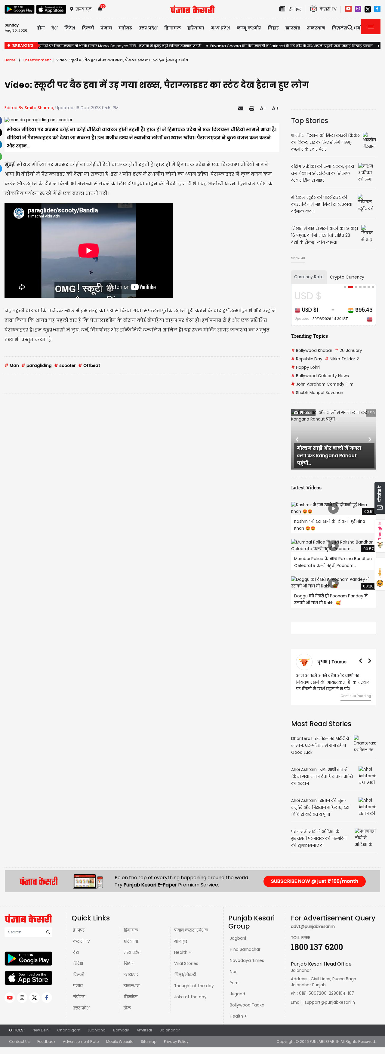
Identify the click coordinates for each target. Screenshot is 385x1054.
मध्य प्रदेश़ (220, 28)
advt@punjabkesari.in (313, 933)
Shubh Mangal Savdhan (317, 393)
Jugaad (237, 1000)
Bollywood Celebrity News (320, 376)
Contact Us (19, 1048)
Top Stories (309, 120)
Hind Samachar (245, 956)
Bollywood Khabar (311, 350)
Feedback (46, 1048)
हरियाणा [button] (195, 28)
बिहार (273, 28)
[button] (297, 439)
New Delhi (41, 1036)
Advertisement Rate (81, 1048)
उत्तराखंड (131, 981)
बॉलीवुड (181, 948)
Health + (182, 959)
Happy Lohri (305, 367)
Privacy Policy (176, 1048)
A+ (275, 108)
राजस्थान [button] (316, 28)
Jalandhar (170, 1036)
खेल (127, 1015)
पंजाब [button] (106, 28)
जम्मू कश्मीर (249, 28)
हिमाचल (131, 937)
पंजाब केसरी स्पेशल (191, 937)
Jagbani (238, 945)
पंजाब (78, 992)
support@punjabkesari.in (330, 1009)
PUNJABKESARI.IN (325, 1048)
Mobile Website (119, 1048)
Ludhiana (97, 1036)
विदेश (78, 970)
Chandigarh (68, 1036)
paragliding (36, 365)
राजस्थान (132, 992)
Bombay (121, 1036)
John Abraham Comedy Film (322, 384)
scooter (65, 365)
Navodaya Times (247, 967)
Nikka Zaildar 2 (342, 359)
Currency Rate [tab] (309, 277)
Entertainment (37, 60)
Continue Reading (355, 695)
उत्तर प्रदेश (148, 28)
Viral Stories (186, 970)
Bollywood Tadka (247, 1012)
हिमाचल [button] (172, 28)
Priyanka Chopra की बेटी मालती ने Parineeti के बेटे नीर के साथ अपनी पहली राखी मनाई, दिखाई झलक (291, 45)
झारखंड (292, 28)
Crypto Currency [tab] (347, 277)
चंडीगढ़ (79, 1003)
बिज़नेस (130, 1003)
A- (263, 108)
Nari (234, 978)
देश (76, 959)
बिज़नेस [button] (339, 28)
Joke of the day (190, 1003)
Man (12, 365)
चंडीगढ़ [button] (125, 28)
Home (10, 60)
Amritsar (144, 1036)
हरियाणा (131, 948)
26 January (348, 350)
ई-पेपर (79, 937)
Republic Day (306, 359)
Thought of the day (194, 992)
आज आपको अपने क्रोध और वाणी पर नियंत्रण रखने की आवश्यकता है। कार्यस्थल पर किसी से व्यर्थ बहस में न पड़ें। (332, 682)
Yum (234, 989)
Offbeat (89, 365)
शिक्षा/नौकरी (185, 981)
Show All (298, 258)
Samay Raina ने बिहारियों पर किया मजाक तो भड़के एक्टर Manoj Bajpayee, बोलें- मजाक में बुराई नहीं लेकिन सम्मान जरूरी (103, 45)
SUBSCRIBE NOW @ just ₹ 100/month (314, 887)
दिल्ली (88, 28)
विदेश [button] (69, 28)
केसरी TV (81, 948)
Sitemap (148, 1048)
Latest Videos (306, 487)
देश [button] (54, 28)
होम (41, 28)
